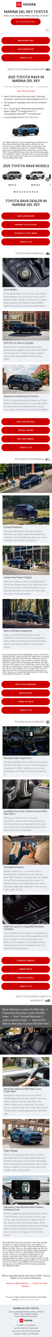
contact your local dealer (29, 1299)
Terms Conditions (21, 1316)
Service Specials (25, 978)
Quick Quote (25, 693)
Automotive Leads (20, 1334)
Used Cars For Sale (18, 1331)
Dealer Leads (33, 1328)
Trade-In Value (25, 701)
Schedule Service (26, 960)
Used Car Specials (25, 422)
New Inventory (26, 40)
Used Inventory (26, 49)
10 (37, 192)
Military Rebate (25, 439)
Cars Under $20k (25, 216)
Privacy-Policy (32, 1316)
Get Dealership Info (25, 22)
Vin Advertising (30, 1325)
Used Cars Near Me (20, 1328)
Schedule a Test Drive (25, 233)
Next (47, 179)
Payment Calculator (25, 225)
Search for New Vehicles (17, 1283)
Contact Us (26, 58)
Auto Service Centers (34, 1331)
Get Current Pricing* (26, 91)
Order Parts (25, 969)
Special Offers (25, 430)
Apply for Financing (25, 684)
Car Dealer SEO (33, 1334)
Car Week (20, 1325)
